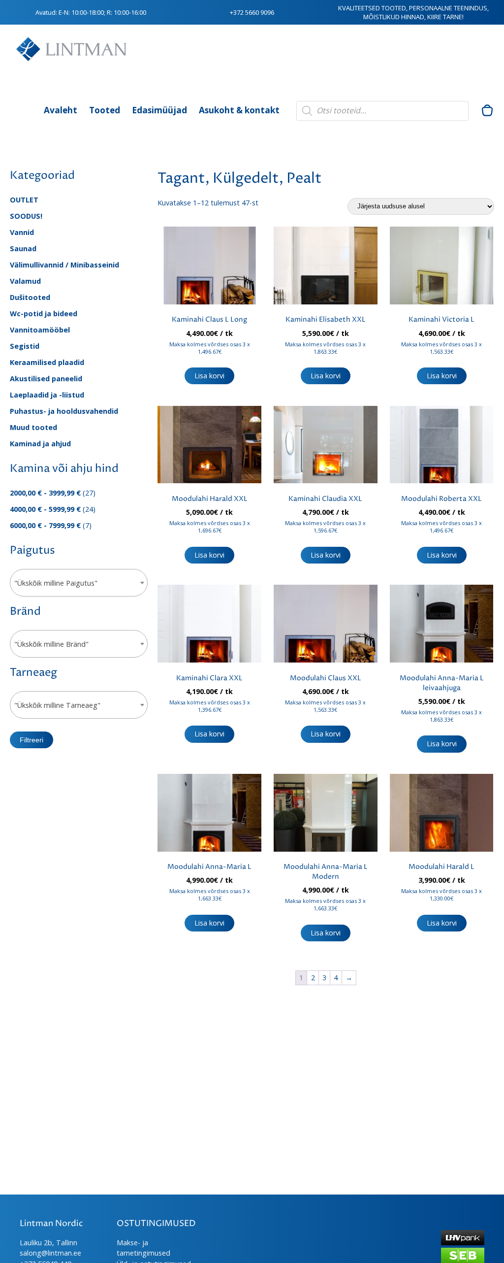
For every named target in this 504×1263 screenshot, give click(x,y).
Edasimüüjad (159, 110)
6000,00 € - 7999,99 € (45, 525)
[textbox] (78, 583)
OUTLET (24, 199)
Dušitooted (30, 297)
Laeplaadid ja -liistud (47, 394)
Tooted (104, 110)
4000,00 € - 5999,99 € (45, 509)
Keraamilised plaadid (47, 362)
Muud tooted (33, 427)
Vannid (22, 232)
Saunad (23, 248)
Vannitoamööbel (40, 329)
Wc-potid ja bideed (43, 313)
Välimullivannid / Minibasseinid (64, 264)
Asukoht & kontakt (239, 110)
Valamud (25, 281)
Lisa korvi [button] (209, 375)
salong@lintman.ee (50, 1253)
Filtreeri (31, 740)
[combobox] (79, 583)
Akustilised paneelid (46, 378)
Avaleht (60, 110)
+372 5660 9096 (252, 12)
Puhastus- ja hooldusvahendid (64, 411)
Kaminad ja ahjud (40, 443)
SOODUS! (26, 216)
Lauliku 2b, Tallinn (48, 1242)
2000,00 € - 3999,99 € (45, 493)
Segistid (24, 346)
